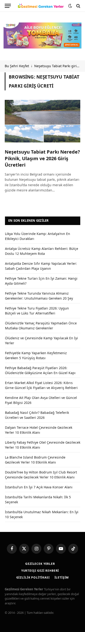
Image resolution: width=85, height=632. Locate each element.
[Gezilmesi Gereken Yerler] (41, 6)
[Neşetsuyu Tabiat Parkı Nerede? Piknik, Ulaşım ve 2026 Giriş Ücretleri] (42, 121)
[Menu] (8, 5)
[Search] (77, 5)
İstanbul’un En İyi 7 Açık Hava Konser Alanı (38, 487)
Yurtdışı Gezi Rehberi (40, 571)
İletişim (62, 577)
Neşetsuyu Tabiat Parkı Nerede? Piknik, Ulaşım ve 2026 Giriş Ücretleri (42, 158)
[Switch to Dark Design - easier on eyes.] (70, 6)
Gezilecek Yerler (40, 564)
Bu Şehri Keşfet (17, 66)
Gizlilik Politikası (33, 577)
